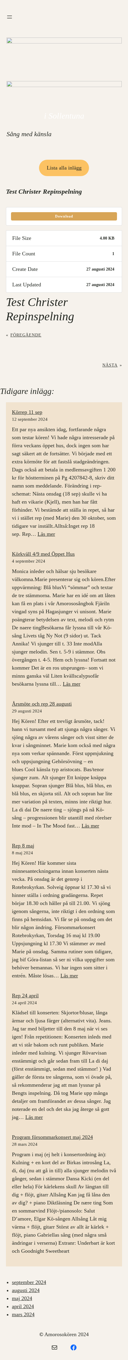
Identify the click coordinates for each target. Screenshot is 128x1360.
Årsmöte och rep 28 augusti (42, 704)
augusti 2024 (26, 1290)
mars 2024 (23, 1314)
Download (64, 216)
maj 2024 (22, 1298)
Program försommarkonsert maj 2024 (52, 1137)
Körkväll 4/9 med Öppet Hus (43, 554)
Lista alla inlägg (64, 168)
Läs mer (46, 534)
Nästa (110, 365)
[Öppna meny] (9, 17)
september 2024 (29, 1282)
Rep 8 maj (23, 846)
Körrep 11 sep (27, 412)
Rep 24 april (25, 996)
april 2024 (23, 1306)
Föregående (25, 335)
